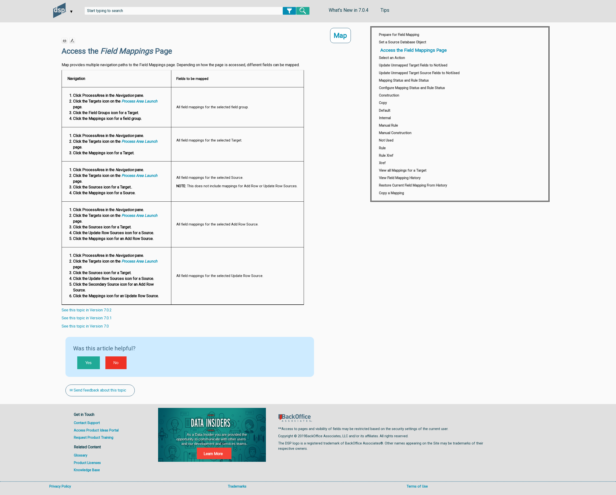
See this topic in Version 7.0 (85, 326)
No (115, 362)
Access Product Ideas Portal (96, 430)
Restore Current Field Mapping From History (413, 185)
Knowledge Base (87, 470)
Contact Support (87, 423)
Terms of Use (417, 486)
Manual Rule (388, 125)
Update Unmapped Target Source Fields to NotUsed (419, 73)
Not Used (386, 140)
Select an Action (392, 58)
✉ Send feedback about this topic (98, 390)
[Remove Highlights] (72, 41)
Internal (385, 118)
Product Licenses (87, 463)
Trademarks (237, 486)
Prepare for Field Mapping (399, 35)
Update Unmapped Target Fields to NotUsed (413, 65)
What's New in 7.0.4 (348, 10)
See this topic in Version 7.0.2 (87, 310)
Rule (382, 148)
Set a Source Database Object (402, 42)
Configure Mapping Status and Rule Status (412, 88)
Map (340, 35)
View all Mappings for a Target (402, 170)
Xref (382, 163)
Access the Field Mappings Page (413, 50)
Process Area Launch (139, 101)
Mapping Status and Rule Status (404, 80)
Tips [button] (384, 10)
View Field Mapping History (400, 178)
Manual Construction (395, 133)
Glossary (80, 455)
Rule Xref (386, 156)
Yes (88, 362)
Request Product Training (93, 438)
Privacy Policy (60, 486)
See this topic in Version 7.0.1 (87, 318)
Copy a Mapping (391, 193)
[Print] (64, 41)
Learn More (213, 453)
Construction (389, 95)
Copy (383, 103)
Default (384, 111)
